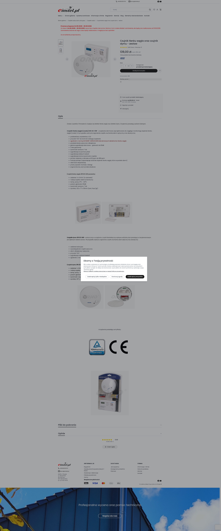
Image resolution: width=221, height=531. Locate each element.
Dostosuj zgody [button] (117, 277)
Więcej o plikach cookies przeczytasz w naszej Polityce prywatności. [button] (104, 271)
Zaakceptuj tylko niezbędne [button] (97, 277)
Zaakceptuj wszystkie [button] (135, 277)
